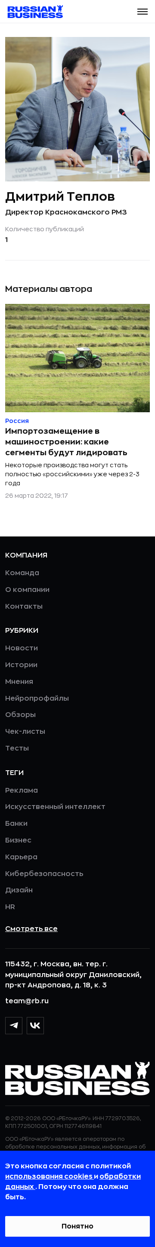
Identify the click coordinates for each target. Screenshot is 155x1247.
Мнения (19, 681)
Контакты (24, 606)
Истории (21, 665)
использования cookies (49, 1176)
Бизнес (18, 840)
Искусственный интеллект (55, 806)
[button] (142, 11)
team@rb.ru (27, 1001)
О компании (27, 589)
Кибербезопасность (44, 873)
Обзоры (20, 714)
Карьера (21, 857)
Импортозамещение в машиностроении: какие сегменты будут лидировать (66, 442)
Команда (22, 573)
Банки (16, 823)
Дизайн (19, 890)
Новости (21, 648)
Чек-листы (25, 731)
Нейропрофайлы (37, 698)
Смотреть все (31, 928)
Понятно (77, 1226)
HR (10, 907)
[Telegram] (13, 1025)
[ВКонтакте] (35, 1025)
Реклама (21, 790)
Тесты (17, 748)
